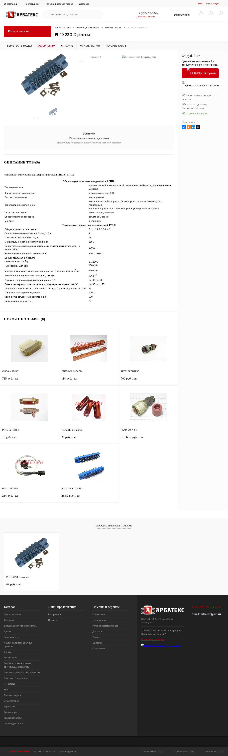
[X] (198, 127)
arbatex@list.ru (211, 614)
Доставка (84, 4)
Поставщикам (32, 4)
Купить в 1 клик (210, 85)
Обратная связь (19, 751)
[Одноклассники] (189, 127)
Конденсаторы (11, 637)
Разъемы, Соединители (16, 678)
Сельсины (9, 620)
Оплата (96, 637)
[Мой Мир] (193, 127)
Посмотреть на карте (152, 639)
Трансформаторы (13, 718)
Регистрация (212, 3)
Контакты (97, 643)
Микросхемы (10, 657)
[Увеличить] (44, 77)
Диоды (7, 631)
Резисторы (9, 684)
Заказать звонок (146, 16)
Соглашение (98, 648)
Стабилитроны (11, 701)
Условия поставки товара (59, 4)
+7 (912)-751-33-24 (44, 751)
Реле (6, 689)
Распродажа (54, 614)
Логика (7, 652)
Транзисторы (10, 712)
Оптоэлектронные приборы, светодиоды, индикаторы (18, 665)
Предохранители (12, 614)
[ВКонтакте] (184, 127)
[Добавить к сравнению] (81, 64)
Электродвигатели (13, 723)
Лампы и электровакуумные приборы (18, 645)
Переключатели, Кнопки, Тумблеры (22, 672)
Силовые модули (12, 695)
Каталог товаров (18, 31)
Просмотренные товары (114, 525)
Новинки (52, 620)
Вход (200, 3)
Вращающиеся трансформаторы (20, 626)
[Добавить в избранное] (81, 57)
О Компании (11, 4)
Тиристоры (9, 706)
